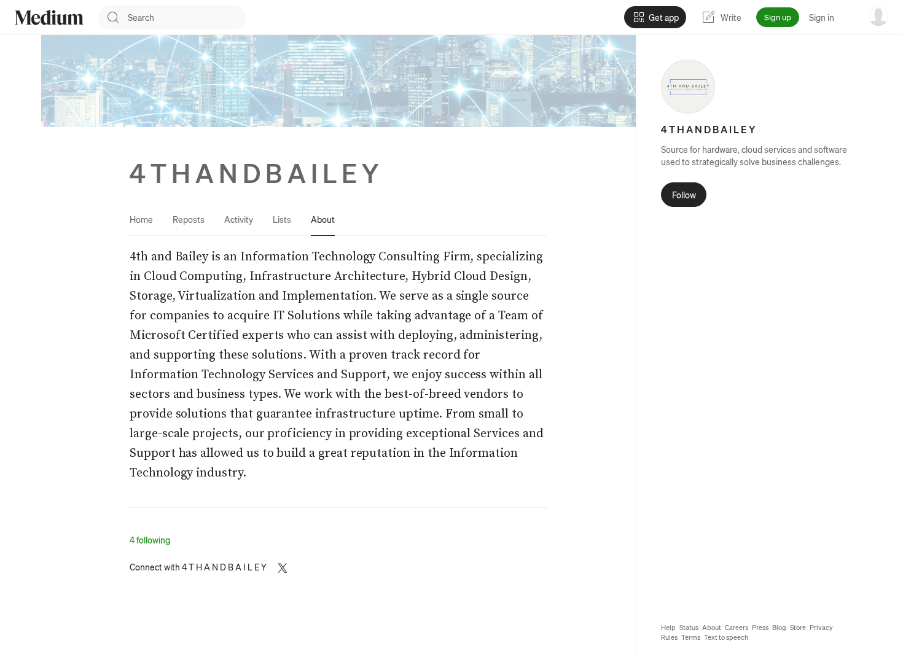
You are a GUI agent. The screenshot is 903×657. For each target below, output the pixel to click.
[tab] (141, 219)
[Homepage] (49, 17)
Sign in (821, 17)
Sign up (777, 17)
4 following (150, 539)
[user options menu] (878, 16)
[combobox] (187, 17)
